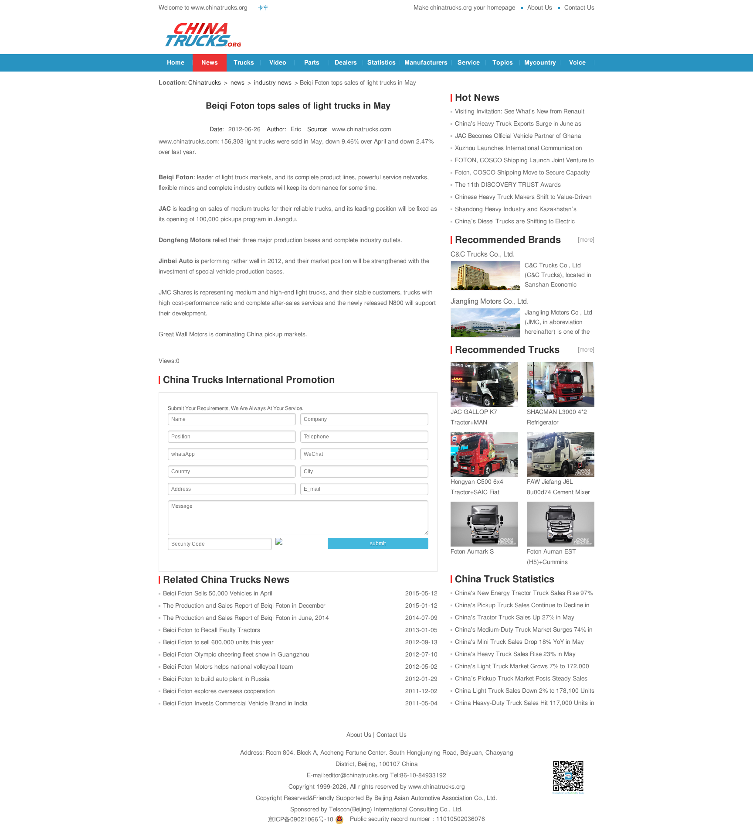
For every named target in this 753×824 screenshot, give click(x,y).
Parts (311, 63)
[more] (586, 240)
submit (378, 543)
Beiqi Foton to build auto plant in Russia (216, 679)
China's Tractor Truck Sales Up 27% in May (514, 618)
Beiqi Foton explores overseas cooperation (219, 691)
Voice (577, 63)
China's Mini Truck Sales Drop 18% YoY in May (519, 642)
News (209, 63)
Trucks (244, 63)
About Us (539, 8)
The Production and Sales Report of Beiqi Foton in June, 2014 (246, 618)
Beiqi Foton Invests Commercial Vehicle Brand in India (235, 704)
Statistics (381, 63)
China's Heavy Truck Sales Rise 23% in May (515, 654)
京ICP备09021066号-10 (300, 819)
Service (469, 63)
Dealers (346, 63)
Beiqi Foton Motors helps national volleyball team (228, 667)
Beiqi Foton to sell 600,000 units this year (218, 642)
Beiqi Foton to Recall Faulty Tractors (211, 630)
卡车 (263, 7)
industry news (273, 83)
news (237, 83)
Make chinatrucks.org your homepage (464, 8)
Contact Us (579, 8)
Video (277, 63)
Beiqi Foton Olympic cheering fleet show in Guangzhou (236, 655)
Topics (502, 63)
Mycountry (540, 63)
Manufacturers (426, 63)
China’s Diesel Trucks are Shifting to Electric (515, 222)
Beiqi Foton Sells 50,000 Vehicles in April (217, 594)
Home (175, 63)
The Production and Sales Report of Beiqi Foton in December (244, 606)
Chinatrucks (204, 83)
